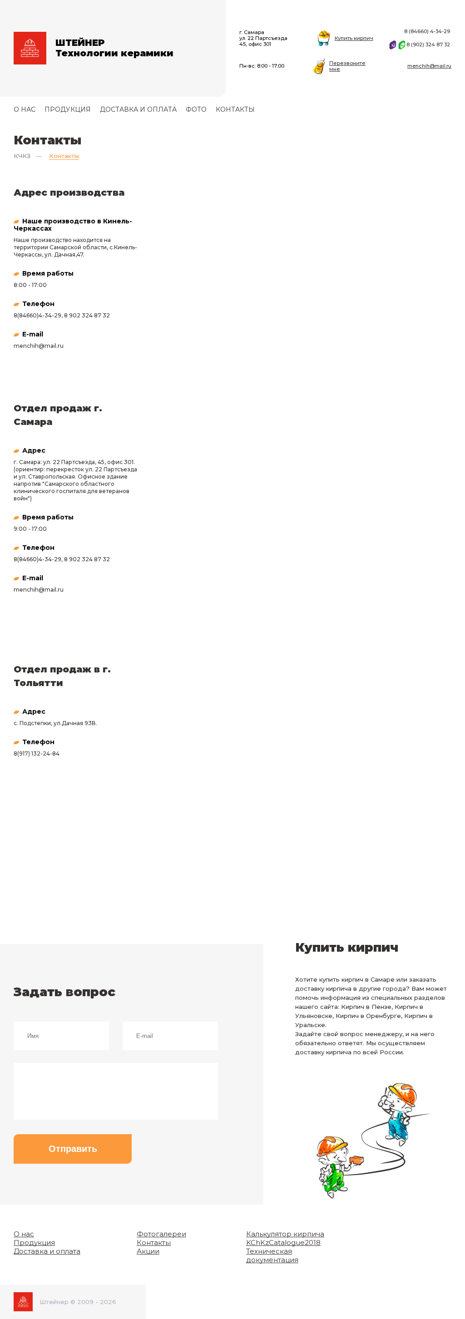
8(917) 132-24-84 (36, 753)
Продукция (68, 109)
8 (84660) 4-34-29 (427, 31)
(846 (23, 315)
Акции (148, 1251)
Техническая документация (272, 1255)
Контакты (235, 109)
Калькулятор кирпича (285, 1234)
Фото (196, 109)
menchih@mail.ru (429, 66)
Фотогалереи (161, 1234)
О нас (24, 109)
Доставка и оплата (138, 109)
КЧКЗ (22, 155)
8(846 (22, 559)
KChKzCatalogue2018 (283, 1242)
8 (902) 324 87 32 (428, 44)
